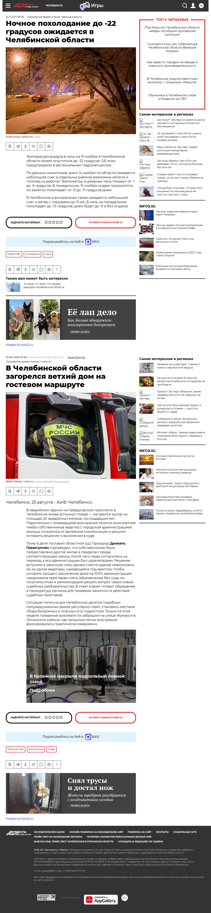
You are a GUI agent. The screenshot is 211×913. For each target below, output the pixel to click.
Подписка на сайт (139, 832)
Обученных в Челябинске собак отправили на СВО (172, 97)
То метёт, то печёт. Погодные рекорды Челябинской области (43, 285)
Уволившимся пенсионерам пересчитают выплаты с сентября (177, 498)
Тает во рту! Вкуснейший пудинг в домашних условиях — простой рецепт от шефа (179, 408)
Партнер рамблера (69, 897)
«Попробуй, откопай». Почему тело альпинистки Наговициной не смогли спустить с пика (180, 191)
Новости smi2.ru (19, 345)
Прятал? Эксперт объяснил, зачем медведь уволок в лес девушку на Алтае (179, 395)
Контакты (162, 832)
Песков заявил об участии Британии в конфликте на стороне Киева (179, 227)
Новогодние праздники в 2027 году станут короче (179, 254)
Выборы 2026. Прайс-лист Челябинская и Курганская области (73, 841)
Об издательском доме (49, 832)
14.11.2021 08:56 (15, 16)
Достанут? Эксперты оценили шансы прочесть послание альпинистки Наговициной (181, 123)
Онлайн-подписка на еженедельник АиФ (96, 832)
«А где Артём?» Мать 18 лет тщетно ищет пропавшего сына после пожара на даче (179, 137)
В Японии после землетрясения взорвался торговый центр (176, 268)
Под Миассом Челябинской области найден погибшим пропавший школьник (172, 31)
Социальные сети (184, 832)
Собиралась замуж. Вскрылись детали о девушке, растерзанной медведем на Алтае (178, 422)
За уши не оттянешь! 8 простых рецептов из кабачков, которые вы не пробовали (181, 381)
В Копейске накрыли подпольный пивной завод (77, 679)
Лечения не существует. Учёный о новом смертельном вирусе (178, 366)
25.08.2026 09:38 (16, 357)
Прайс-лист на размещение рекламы (58, 837)
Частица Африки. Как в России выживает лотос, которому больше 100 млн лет (179, 164)
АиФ (38, 136)
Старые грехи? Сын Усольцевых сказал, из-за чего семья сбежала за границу (180, 177)
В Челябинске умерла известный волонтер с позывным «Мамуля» (172, 80)
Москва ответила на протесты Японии (175, 457)
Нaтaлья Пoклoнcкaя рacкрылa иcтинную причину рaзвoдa (176, 471)
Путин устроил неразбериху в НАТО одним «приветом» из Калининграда (179, 512)
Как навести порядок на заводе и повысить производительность (172, 64)
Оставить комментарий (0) (106, 222)
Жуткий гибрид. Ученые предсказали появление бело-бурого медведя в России (181, 436)
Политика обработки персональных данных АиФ (119, 837)
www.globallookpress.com (52, 481)
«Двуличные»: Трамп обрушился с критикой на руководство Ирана (178, 485)
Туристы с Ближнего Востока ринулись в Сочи (175, 240)
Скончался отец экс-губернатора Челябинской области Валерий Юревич (172, 47)
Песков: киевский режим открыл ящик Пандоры (177, 213)
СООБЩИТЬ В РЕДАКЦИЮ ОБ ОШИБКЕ (140, 841)
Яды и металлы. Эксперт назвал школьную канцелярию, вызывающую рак (177, 150)
